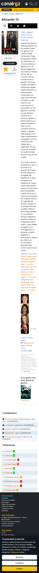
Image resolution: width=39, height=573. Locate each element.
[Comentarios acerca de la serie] (24, 25)
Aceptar (19, 569)
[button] (31, 4)
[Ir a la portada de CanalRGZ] (10, 4)
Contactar (5, 498)
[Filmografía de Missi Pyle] (25, 319)
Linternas (8, 429)
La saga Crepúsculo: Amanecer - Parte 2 (14, 517)
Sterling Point (9, 433)
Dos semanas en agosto (13, 437)
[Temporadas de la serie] (11, 25)
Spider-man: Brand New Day (24, 10)
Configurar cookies (7, 508)
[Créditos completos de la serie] (18, 25)
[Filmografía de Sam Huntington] (25, 299)
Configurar (19, 563)
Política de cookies (7, 506)
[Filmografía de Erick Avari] (25, 329)
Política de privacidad (8, 504)
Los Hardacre (9, 425)
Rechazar (19, 557)
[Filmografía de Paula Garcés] (25, 309)
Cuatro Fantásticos (7, 526)
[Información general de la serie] (5, 25)
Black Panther (6, 519)
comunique (26, 371)
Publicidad (5, 510)
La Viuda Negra (10, 460)
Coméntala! (10, 63)
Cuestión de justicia (8, 523)
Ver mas (33, 329)
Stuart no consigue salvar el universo (18, 419)
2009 (23, 32)
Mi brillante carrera (12, 477)
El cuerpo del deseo (8, 535)
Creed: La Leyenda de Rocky (11, 521)
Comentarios (9, 73)
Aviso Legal (5, 502)
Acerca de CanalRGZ (8, 500)
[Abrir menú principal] (36, 4)
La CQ (4, 533)
